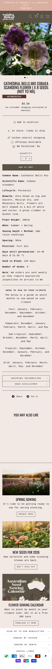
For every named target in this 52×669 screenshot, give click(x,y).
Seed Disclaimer (26, 384)
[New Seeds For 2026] (26, 534)
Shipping (26, 107)
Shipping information (26, 378)
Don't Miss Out (26, 567)
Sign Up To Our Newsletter (25, 631)
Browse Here (26, 514)
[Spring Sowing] (26, 482)
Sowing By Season (25, 638)
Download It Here (26, 623)
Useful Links (25, 651)
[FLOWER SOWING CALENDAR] (26, 587)
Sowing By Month (25, 645)
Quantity (26, 153)
